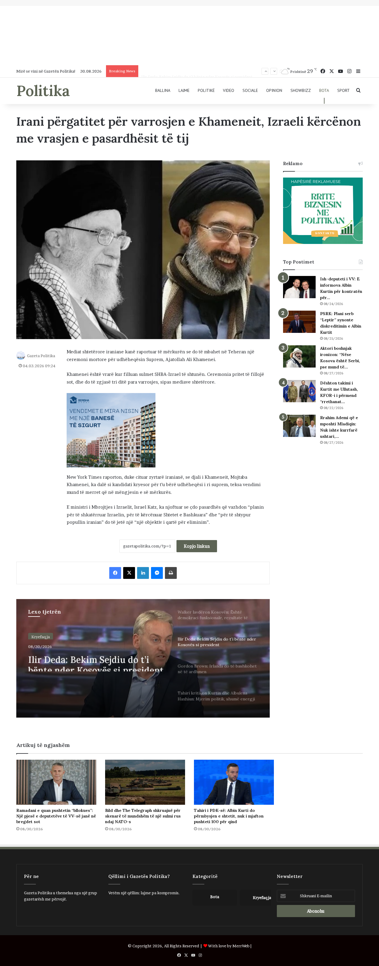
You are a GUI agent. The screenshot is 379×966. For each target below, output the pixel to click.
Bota (324, 90)
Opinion (274, 90)
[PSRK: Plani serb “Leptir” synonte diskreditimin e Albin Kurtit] (299, 322)
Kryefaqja (40, 635)
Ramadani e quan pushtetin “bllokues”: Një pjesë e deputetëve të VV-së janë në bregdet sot (56, 816)
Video (228, 90)
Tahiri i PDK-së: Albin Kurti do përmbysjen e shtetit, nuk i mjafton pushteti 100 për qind (229, 816)
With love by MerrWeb (229, 945)
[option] (143, 658)
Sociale (250, 90)
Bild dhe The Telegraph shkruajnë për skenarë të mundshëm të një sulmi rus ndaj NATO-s (143, 816)
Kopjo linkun (197, 546)
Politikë (206, 90)
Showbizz (300, 90)
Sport (343, 90)
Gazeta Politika (41, 355)
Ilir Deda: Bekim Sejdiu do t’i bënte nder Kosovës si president (197, 71)
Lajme (184, 90)
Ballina (162, 90)
